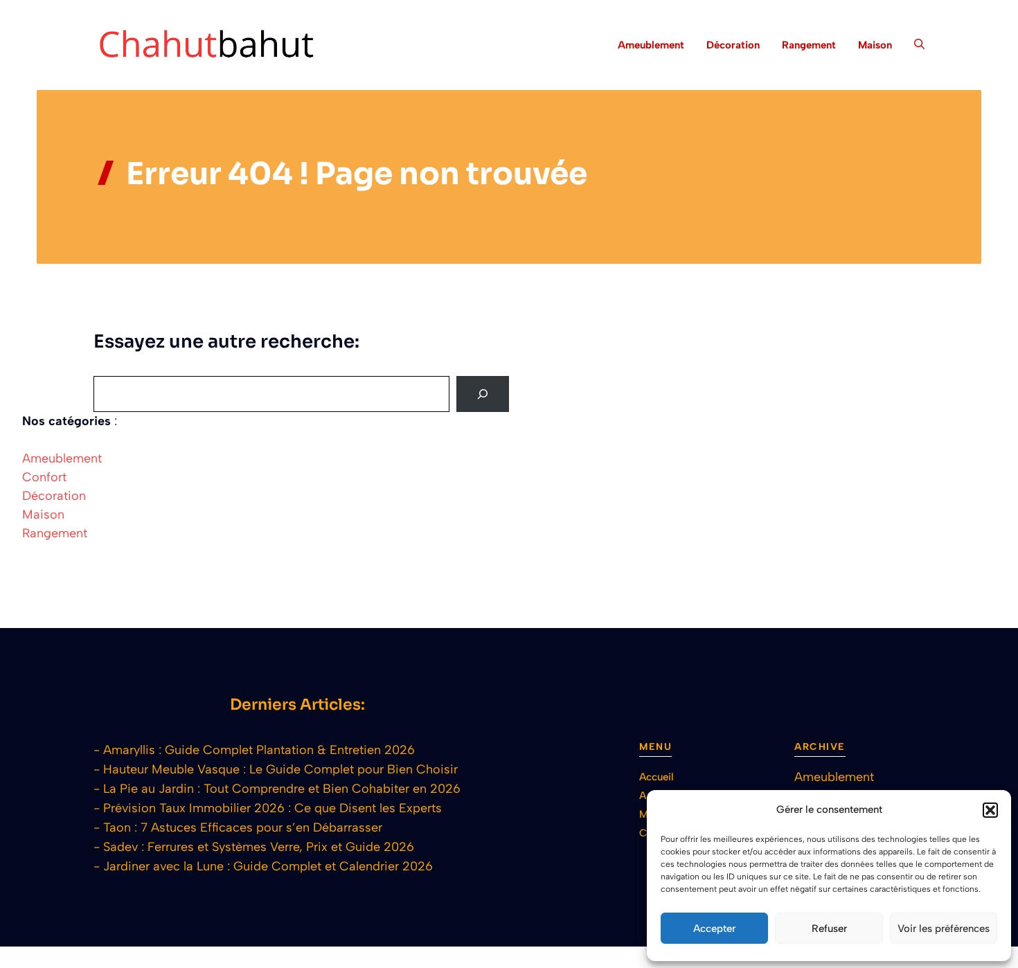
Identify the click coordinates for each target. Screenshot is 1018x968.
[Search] (482, 394)
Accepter (714, 928)
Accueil (656, 777)
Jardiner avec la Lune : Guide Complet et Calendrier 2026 (268, 866)
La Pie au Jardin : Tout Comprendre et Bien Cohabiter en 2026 (282, 788)
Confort (44, 477)
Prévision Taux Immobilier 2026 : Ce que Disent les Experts (272, 808)
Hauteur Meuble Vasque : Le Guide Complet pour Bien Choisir (280, 769)
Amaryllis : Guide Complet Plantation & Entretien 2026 (259, 750)
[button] (990, 810)
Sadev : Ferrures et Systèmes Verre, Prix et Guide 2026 (258, 846)
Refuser (829, 928)
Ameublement (651, 45)
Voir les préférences (944, 928)
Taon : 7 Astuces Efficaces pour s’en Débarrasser (242, 827)
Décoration (733, 45)
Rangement (809, 45)
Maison (875, 45)
